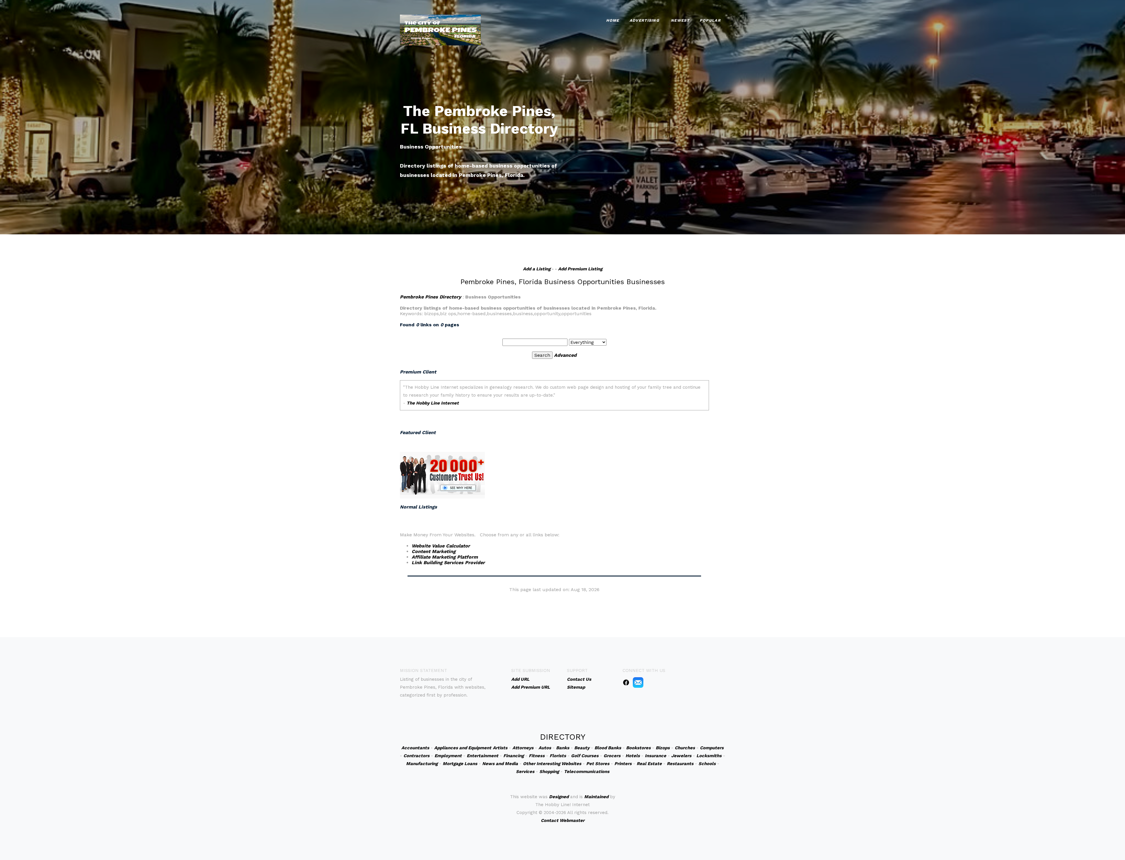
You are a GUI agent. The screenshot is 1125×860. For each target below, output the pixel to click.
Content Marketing (434, 551)
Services (525, 771)
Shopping (549, 771)
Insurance (655, 755)
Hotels (632, 755)
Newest (680, 20)
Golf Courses (585, 755)
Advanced (565, 355)
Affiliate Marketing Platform (445, 557)
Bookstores (638, 747)
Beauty (581, 747)
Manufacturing (422, 763)
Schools (707, 763)
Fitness (537, 755)
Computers (712, 747)
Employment (448, 755)
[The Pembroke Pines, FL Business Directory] (440, 29)
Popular (710, 20)
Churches (685, 747)
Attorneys (522, 747)
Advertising (644, 20)
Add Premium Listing (580, 269)
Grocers (612, 755)
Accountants (415, 747)
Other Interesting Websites (552, 763)
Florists (558, 755)
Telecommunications (586, 771)
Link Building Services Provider (448, 562)
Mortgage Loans (460, 763)
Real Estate (649, 763)
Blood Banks (607, 747)
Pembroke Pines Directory (430, 297)
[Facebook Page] (626, 682)
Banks (562, 747)
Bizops (663, 747)
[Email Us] (638, 682)
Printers (623, 763)
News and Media (500, 763)
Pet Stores (597, 763)
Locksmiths (709, 755)
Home (612, 20)
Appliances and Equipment (462, 747)
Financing (513, 755)
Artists (500, 747)
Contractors (416, 755)
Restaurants (680, 763)
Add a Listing (536, 269)
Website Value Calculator (441, 546)
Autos (544, 747)
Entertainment (482, 755)
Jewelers (681, 755)
